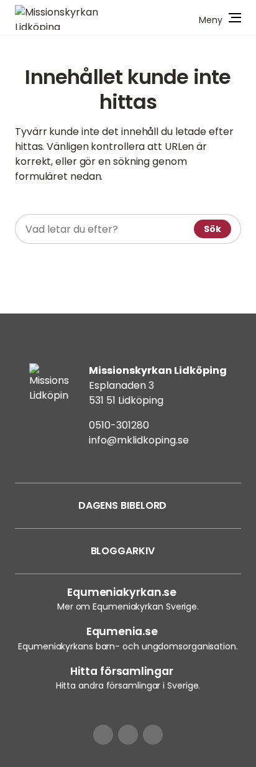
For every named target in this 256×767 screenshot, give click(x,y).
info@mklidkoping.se (139, 440)
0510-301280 (119, 425)
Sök (212, 229)
